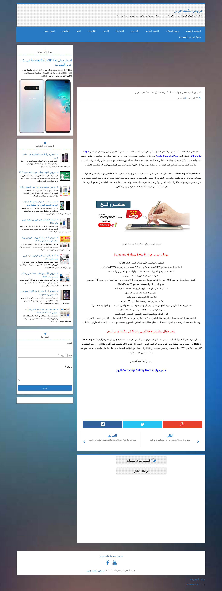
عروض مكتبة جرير (189, 10)
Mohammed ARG (192, 584)
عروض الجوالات (173, 31)
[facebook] (108, 563)
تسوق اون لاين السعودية (190, 37)
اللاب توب (134, 31)
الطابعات (65, 31)
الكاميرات (92, 31)
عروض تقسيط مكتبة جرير (111, 556)
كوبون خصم (49, 31)
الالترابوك (120, 31)
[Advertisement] (95, 15)
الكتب (78, 31)
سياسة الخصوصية (197, 579)
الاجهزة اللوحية (152, 31)
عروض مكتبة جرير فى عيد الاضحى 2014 (38, 187)
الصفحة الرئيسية (193, 31)
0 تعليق (180, 98)
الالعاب (106, 31)
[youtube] (114, 563)
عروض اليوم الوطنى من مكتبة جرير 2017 (37, 172)
